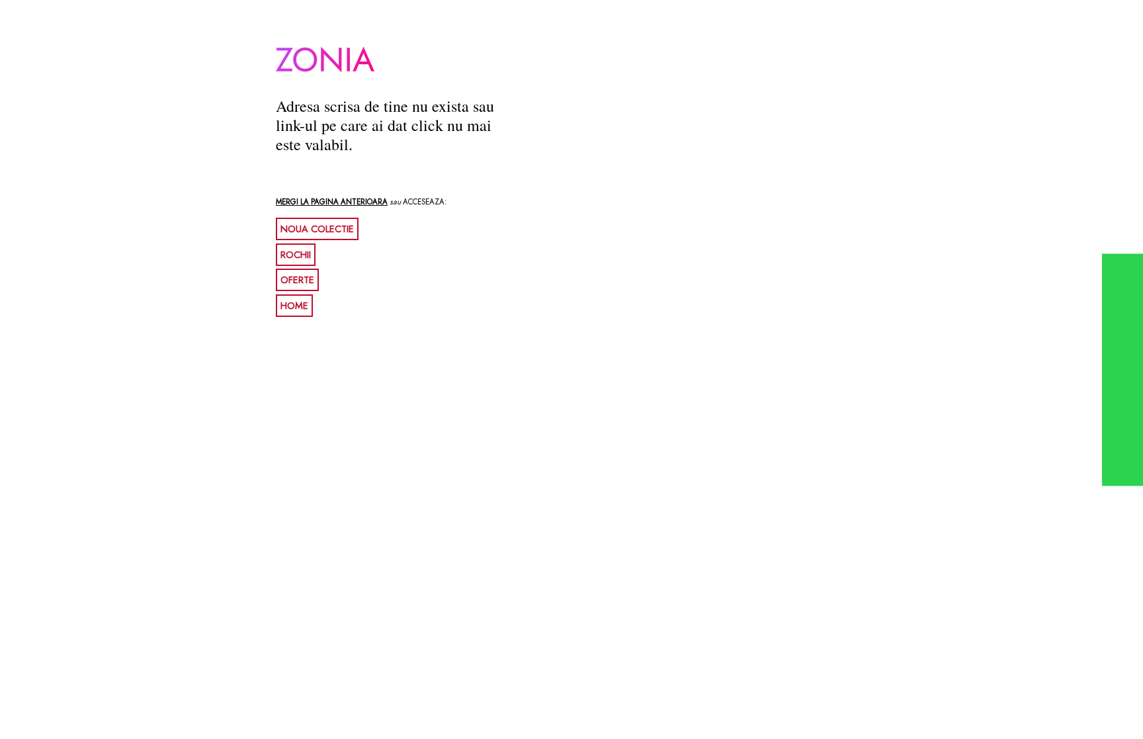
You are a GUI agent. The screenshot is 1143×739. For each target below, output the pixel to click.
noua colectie (317, 229)
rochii (295, 254)
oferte (297, 279)
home (294, 305)
